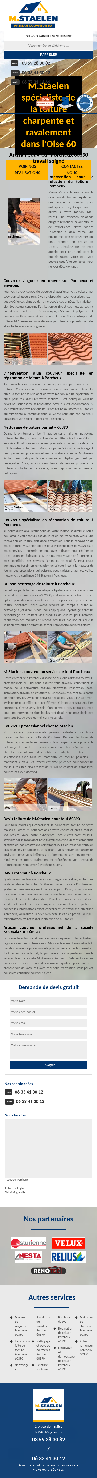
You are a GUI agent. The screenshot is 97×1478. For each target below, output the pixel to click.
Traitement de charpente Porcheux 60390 (86, 1326)
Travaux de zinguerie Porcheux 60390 (21, 1326)
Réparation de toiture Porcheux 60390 (65, 1335)
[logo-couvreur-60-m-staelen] (33, 15)
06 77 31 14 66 (36, 82)
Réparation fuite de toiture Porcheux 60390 (21, 1350)
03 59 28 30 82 (36, 63)
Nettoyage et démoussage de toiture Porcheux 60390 (65, 1358)
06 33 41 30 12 (36, 73)
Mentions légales (48, 1470)
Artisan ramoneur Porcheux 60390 (86, 1348)
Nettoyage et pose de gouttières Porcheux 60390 (43, 1350)
